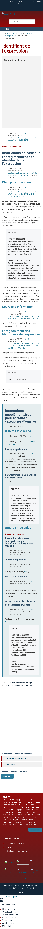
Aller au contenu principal (10, 896)
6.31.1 (26, 168)
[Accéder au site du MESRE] (36, 871)
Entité (8, 33)
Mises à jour (17, 4)
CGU (22, 886)
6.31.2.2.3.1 (30, 581)
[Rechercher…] (22, 21)
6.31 (25, 133)
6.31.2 (29, 426)
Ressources (9, 4)
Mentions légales (32, 886)
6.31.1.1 (26, 187)
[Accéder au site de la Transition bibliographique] (23, 862)
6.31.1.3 (26, 339)
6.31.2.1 (29, 436)
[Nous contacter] (7, 8)
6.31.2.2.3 (30, 550)
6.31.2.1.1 (30, 453)
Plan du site (31, 888)
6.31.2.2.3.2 (30, 609)
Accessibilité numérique (16, 888)
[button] (39, 27)
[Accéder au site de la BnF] (9, 862)
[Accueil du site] (8, 14)
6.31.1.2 (26, 312)
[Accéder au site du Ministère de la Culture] (23, 874)
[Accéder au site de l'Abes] (36, 862)
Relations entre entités (20, 1)
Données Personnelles (11, 886)
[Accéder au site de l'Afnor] (10, 871)
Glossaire (31, 1)
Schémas (38, 1)
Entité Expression (17, 33)
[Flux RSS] (35, 8)
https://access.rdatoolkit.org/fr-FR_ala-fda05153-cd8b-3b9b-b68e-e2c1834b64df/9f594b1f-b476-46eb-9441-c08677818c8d (23, 346)
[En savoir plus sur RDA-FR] (21, 7)
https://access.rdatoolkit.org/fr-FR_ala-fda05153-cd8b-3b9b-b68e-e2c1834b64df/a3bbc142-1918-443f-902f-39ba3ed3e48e (23, 194)
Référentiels (9, 1)
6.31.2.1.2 (30, 482)
